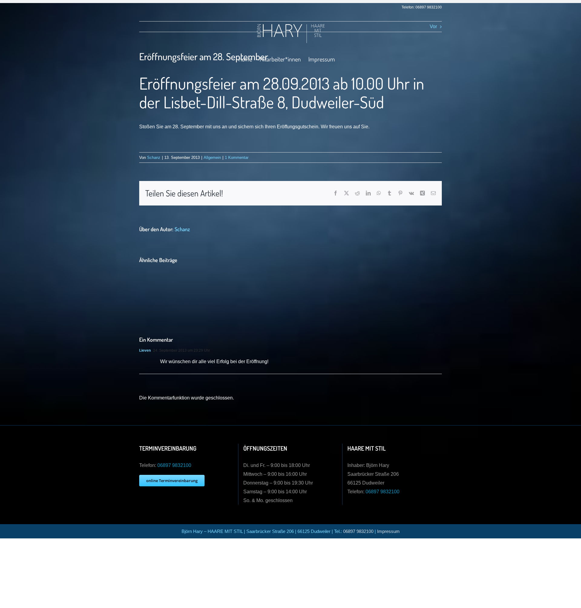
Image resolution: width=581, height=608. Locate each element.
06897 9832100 (428, 7)
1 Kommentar (236, 157)
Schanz (153, 157)
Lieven (145, 350)
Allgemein (212, 157)
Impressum (388, 531)
